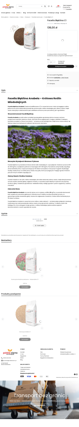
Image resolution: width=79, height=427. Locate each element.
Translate (69, 9)
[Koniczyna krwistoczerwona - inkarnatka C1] (25, 261)
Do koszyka (25, 287)
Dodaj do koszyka (60, 66)
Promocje (43, 354)
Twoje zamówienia (25, 367)
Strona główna (4, 17)
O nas (22, 354)
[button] (45, 6)
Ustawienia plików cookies (67, 354)
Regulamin (23, 356)
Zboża (21, 17)
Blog (21, 360)
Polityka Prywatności (65, 352)
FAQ (41, 352)
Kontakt (22, 352)
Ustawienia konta (25, 369)
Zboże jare (27, 17)
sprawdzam (39, 405)
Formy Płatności (44, 356)
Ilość (48, 59)
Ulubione (22, 371)
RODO (22, 358)
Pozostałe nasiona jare (37, 17)
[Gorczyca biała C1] (25, 313)
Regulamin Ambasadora (46, 358)
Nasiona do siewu (14, 17)
